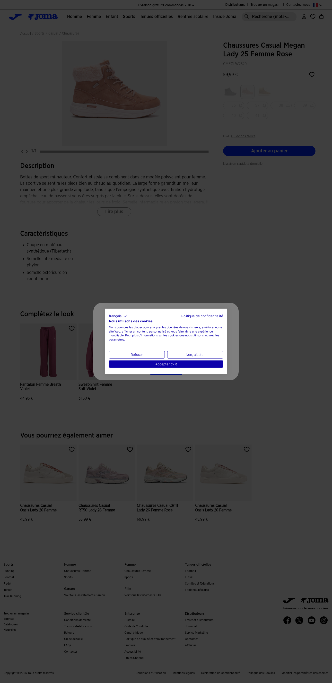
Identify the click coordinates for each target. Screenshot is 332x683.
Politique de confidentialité (202, 316)
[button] (118, 316)
